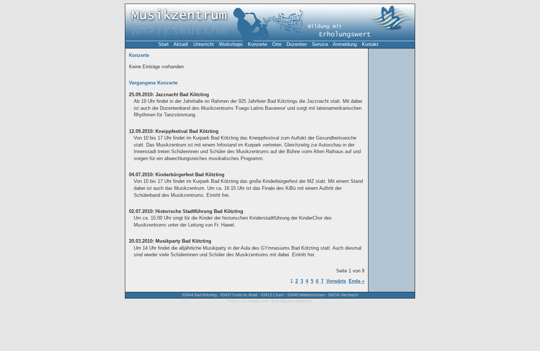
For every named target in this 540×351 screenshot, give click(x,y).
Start (163, 44)
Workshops (231, 44)
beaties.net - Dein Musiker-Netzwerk (280, 301)
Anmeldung (345, 44)
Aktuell (180, 44)
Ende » (356, 281)
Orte (276, 44)
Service (320, 44)
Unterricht (203, 44)
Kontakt (370, 44)
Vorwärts (336, 281)
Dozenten (297, 44)
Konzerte (257, 44)
